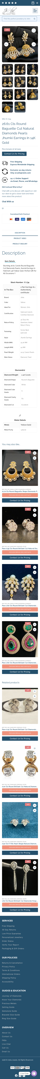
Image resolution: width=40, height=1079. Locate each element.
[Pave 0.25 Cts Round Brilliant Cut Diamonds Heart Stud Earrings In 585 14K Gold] (20, 706)
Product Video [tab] (20, 238)
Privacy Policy (8, 967)
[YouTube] (9, 3)
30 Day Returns (9, 930)
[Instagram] (12, 3)
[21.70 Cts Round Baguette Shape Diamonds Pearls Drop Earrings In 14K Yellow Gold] (20, 468)
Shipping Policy (9, 978)
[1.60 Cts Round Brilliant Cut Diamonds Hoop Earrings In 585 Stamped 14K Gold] (20, 877)
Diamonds (22, 489)
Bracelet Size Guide (11, 1015)
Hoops (25, 899)
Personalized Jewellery (12, 937)
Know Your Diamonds (11, 1000)
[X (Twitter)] (6, 3)
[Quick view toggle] (34, 458)
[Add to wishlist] (3, 208)
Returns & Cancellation (12, 963)
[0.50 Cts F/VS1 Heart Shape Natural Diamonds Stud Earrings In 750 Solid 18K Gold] (20, 820)
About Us (6, 1033)
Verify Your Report (10, 945)
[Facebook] (3, 3)
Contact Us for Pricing (14, 154)
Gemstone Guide (9, 1011)
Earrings (28, 489)
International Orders (11, 974)
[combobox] (17, 18)
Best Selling (6, 489)
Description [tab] (20, 233)
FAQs (4, 1040)
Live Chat (6, 1044)
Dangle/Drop (14, 489)
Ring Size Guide (9, 1018)
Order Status (8, 941)
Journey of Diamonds (11, 996)
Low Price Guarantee (11, 933)
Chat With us (8, 201)
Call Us (5, 1048)
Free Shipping (8, 926)
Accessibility (8, 982)
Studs (24, 546)
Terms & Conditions (11, 970)
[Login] (37, 3)
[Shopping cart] (32, 3)
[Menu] (35, 10)
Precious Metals (9, 1003)
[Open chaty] (34, 1073)
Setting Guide (8, 1007)
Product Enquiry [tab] (20, 244)
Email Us (6, 1051)
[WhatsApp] (15, 3)
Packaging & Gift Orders (13, 948)
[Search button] (34, 18)
